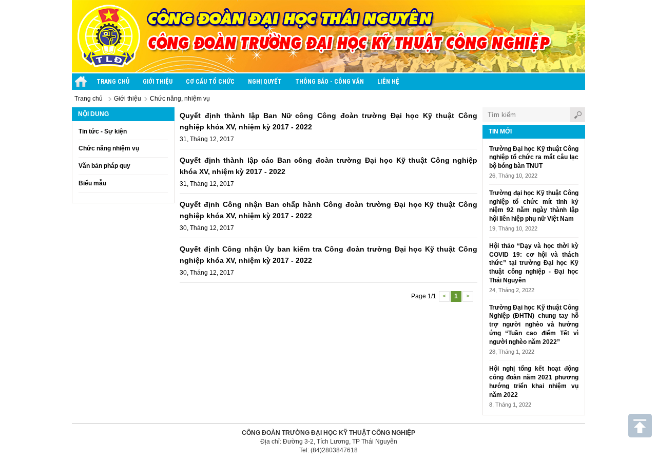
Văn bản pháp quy (104, 165)
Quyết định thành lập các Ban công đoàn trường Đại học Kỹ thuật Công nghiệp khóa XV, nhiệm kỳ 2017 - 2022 (328, 166)
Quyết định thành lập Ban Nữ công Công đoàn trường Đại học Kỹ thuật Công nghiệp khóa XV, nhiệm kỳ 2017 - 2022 (328, 121)
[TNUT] (81, 81)
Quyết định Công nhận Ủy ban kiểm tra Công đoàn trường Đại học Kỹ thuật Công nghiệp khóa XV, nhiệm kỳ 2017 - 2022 (328, 254)
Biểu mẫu (92, 183)
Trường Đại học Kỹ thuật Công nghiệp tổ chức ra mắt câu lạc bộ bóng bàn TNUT (533, 157)
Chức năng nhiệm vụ (109, 148)
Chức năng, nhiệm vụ (180, 98)
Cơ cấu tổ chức (210, 81)
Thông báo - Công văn (329, 81)
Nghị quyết (265, 81)
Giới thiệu (157, 81)
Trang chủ (88, 98)
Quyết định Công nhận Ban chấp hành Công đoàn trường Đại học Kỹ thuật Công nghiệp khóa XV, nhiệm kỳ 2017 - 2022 (328, 210)
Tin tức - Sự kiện (103, 131)
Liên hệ (388, 81)
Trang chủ (112, 81)
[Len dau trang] (640, 425)
